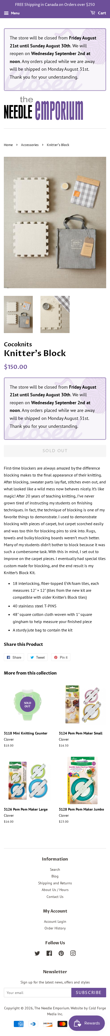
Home (8, 145)
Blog (55, 876)
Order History (55, 928)
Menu (15, 13)
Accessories (30, 145)
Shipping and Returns (55, 883)
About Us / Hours (55, 889)
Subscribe (89, 993)
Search (55, 869)
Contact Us (55, 896)
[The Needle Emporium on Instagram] (73, 954)
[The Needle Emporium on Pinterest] (61, 954)
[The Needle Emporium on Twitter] (37, 954)
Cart (101, 13)
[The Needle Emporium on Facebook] (49, 954)
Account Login (55, 921)
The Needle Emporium (51, 1008)
